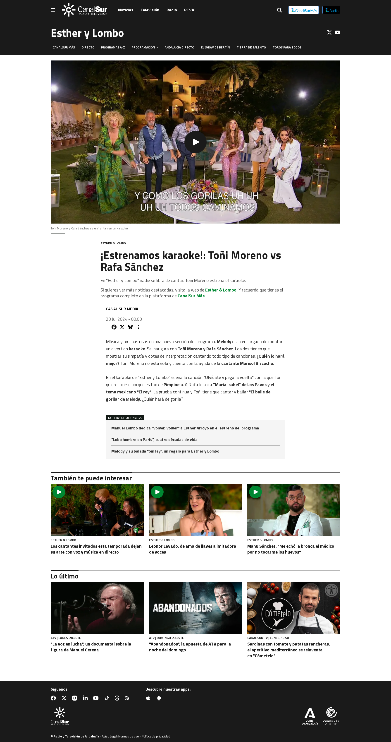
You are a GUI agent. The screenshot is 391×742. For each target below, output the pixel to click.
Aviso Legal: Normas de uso (120, 736)
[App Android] (159, 698)
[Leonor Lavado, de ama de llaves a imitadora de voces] (195, 510)
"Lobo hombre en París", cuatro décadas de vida (154, 440)
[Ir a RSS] (128, 698)
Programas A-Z (113, 47)
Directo (88, 47)
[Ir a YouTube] (337, 32)
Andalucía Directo (179, 47)
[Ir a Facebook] (54, 698)
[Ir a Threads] (117, 698)
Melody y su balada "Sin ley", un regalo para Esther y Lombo (165, 451)
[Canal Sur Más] (303, 10)
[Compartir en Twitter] (122, 327)
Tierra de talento (251, 47)
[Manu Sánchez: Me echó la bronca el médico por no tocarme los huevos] (293, 510)
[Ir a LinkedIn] (86, 698)
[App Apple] (149, 698)
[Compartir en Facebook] (114, 327)
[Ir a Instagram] (75, 698)
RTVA (189, 9)
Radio (172, 9)
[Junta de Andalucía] (310, 716)
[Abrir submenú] (157, 47)
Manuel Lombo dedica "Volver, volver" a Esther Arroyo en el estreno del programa (185, 428)
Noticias (125, 9)
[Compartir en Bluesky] (130, 327)
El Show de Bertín (215, 47)
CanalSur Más (64, 47)
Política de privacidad (156, 736)
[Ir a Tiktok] (107, 698)
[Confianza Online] (331, 716)
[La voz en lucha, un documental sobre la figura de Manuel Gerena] (97, 608)
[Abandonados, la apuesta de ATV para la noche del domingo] (195, 608)
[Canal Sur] (84, 10)
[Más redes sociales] (138, 327)
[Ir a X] (329, 32)
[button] (195, 142)
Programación (143, 47)
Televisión (150, 9)
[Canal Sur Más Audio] (331, 10)
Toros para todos (287, 47)
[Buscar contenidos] (279, 10)
